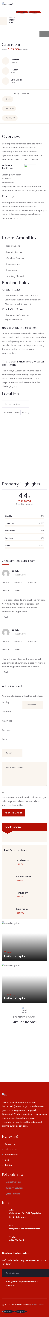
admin (15, 570)
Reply (6, 617)
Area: (15, 1058)
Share (9, 99)
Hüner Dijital (38, 1304)
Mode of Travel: (12, 412)
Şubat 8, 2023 (20, 575)
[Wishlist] (38, 1033)
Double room (23, 876)
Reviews (10, 108)
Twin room (22, 892)
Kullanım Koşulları (14, 1188)
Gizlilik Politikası (13, 1182)
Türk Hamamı (19, 1049)
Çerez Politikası (13, 1193)
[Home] (6, 1095)
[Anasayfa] (8, 4)
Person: (30, 1058)
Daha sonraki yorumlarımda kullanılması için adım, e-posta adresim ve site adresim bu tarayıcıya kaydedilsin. (24, 801)
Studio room (23, 860)
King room (22, 908)
